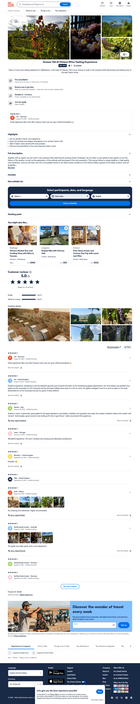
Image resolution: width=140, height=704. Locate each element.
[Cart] (111, 3)
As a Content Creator (121, 675)
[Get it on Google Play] (56, 673)
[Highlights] (129, 134)
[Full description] (129, 153)
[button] (74, 65)
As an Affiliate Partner (121, 678)
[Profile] (128, 3)
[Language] (120, 3)
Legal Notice (71, 675)
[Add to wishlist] (34, 228)
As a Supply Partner (120, 671)
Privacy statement (20, 636)
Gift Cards (106, 685)
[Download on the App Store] (56, 681)
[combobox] (38, 4)
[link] (22, 246)
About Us (106, 671)
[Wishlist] (102, 3)
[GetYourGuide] (11, 4)
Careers (105, 675)
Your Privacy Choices (74, 682)
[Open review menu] (130, 357)
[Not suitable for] (129, 181)
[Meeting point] (129, 214)
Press (104, 682)
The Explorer (107, 689)
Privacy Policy (71, 678)
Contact (70, 671)
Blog (104, 678)
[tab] (21, 646)
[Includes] (129, 174)
